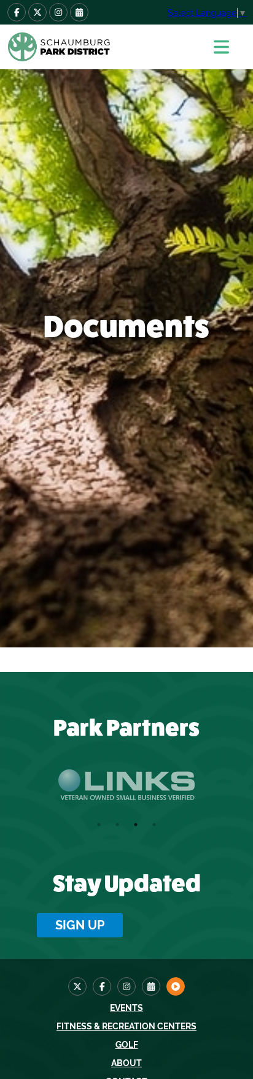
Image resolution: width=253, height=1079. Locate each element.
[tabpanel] (126, 784)
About (126, 1063)
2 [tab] (117, 824)
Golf (126, 1045)
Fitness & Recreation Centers (126, 1026)
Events (126, 1008)
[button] (228, 47)
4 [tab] (154, 824)
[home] (101, 47)
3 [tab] (136, 824)
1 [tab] (99, 824)
